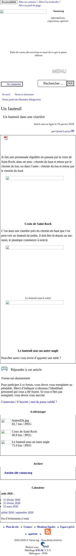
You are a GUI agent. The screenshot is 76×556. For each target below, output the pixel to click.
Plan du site (12, 526)
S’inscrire (22, 402)
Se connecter (14, 84)
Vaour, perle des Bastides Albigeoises (21, 99)
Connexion (8, 402)
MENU (59, 70)
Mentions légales (46, 526)
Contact (28, 526)
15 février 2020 (11, 499)
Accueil (6, 94)
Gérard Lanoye (63, 131)
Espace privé (67, 526)
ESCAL (40, 550)
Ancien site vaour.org (18, 472)
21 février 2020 (11, 503)
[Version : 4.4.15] (44, 547)
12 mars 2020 (10, 506)
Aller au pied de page (30, 5)
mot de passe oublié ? (44, 402)
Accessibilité (9, 2)
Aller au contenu (27, 1)
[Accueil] (23, 12)
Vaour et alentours (24, 94)
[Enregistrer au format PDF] (6, 139)
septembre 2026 (24, 512)
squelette (33, 533)
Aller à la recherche (49, 1)
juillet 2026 (7, 512)
